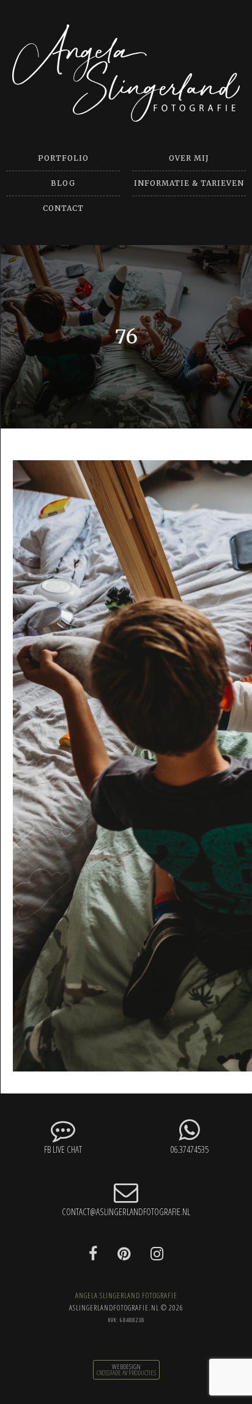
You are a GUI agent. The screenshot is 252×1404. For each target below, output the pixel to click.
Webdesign (126, 1367)
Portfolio (63, 158)
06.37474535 (189, 1149)
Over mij (189, 158)
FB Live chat (63, 1149)
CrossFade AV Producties (126, 1373)
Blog (63, 183)
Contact (63, 208)
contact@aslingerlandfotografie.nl (126, 1211)
